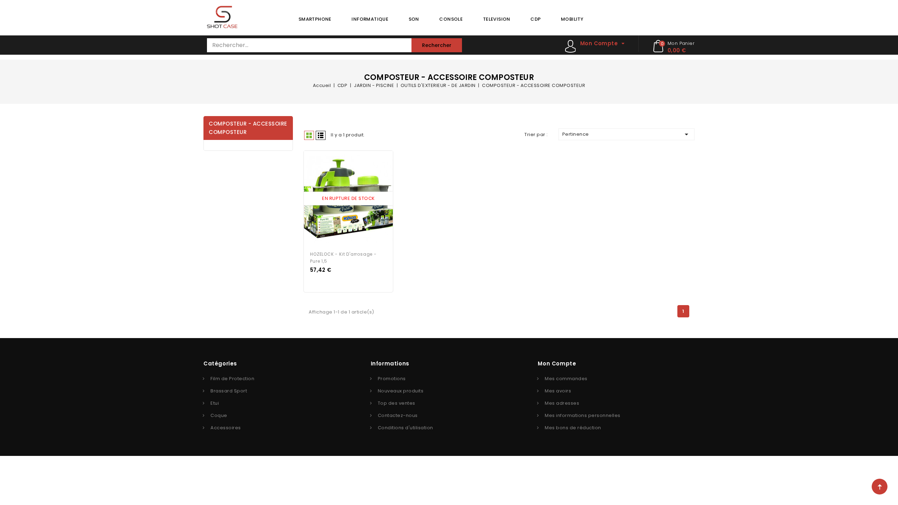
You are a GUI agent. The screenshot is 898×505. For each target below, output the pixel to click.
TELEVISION (496, 19)
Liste (320, 135)
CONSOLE (451, 19)
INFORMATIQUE (369, 19)
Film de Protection (232, 378)
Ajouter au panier (355, 199)
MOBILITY (572, 19)
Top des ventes (396, 403)
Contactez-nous (398, 415)
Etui (214, 403)
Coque (218, 415)
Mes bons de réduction (573, 427)
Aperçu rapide (342, 199)
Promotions (392, 378)
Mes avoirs (558, 391)
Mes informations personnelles (583, 415)
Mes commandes (566, 378)
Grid (309, 135)
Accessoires (225, 427)
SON (414, 19)
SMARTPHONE (315, 19)
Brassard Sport (228, 391)
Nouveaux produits (401, 391)
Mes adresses (562, 403)
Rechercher (436, 45)
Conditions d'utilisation (405, 427)
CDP (535, 19)
